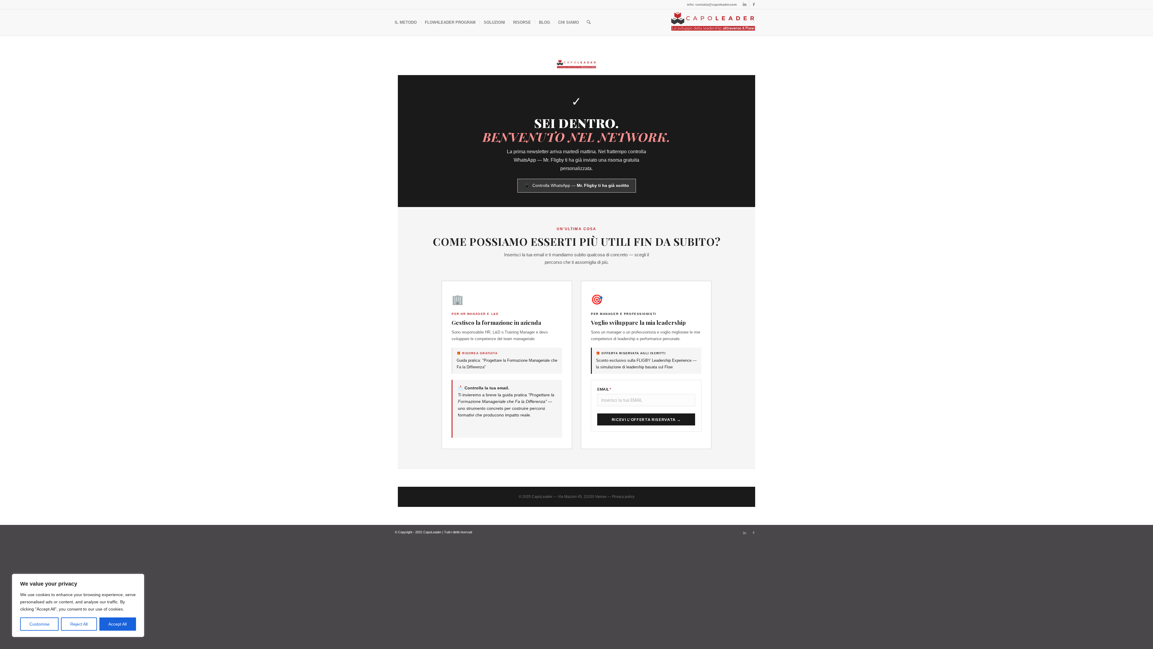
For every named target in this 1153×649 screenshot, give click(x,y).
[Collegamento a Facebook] (753, 4)
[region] (78, 605)
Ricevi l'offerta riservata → (646, 419)
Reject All (79, 624)
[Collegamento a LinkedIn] (744, 4)
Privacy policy (623, 497)
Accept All (117, 624)
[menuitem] (406, 22)
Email (604, 389)
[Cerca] (589, 22)
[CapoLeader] (713, 22)
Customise (39, 624)
